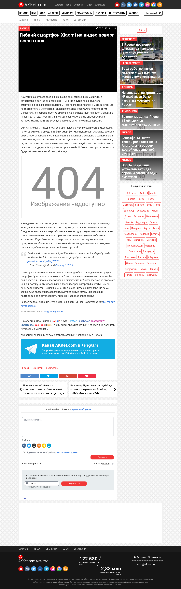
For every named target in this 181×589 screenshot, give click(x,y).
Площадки (148, 251)
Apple (153, 193)
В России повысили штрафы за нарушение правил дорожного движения (139, 50)
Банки (128, 216)
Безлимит (139, 216)
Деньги (153, 222)
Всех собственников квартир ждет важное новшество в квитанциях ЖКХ (141, 74)
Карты (147, 228)
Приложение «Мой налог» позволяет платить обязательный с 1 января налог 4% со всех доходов (43, 389)
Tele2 (157, 204)
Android (59, 4)
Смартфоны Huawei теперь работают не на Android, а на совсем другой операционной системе (139, 145)
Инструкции (117, 13)
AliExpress (132, 193)
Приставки (130, 257)
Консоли (144, 233)
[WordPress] (49, 445)
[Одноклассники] (39, 445)
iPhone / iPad (129, 111)
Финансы (127, 87)
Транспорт (129, 39)
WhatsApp (100, 4)
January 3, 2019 (64, 265)
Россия (142, 257)
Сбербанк (79, 4)
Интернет (136, 228)
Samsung (140, 204)
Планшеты (37, 367)
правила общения (81, 409)
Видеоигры (141, 222)
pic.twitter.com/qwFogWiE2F (43, 261)
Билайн (129, 222)
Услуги (128, 274)
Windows (67, 13)
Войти (142, 30)
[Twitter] (29, 445)
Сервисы (139, 263)
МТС (129, 239)
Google (131, 198)
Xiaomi (25, 367)
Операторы (135, 251)
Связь (129, 263)
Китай (156, 228)
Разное (133, 13)
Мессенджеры (135, 245)
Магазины (139, 239)
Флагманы (152, 274)
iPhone (23, 13)
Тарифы (143, 269)
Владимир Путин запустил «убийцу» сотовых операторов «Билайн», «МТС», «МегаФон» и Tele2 (91, 389)
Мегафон (151, 239)
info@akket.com (147, 564)
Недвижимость (131, 63)
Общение (150, 245)
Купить (155, 233)
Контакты (155, 557)
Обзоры (101, 13)
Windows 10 (143, 210)
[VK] (24, 445)
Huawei (141, 198)
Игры (126, 228)
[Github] (34, 445)
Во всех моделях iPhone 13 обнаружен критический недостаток (141, 120)
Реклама (141, 557)
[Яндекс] (44, 445)
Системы (151, 263)
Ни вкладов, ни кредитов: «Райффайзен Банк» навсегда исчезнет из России (141, 98)
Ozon (89, 4)
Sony (149, 204)
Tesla (68, 4)
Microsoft (128, 204)
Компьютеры (130, 233)
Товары (154, 269)
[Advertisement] (90, 523)
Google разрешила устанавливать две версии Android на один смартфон (139, 171)
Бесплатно (152, 216)
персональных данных (67, 452)
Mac (42, 13)
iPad (33, 13)
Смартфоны (84, 13)
